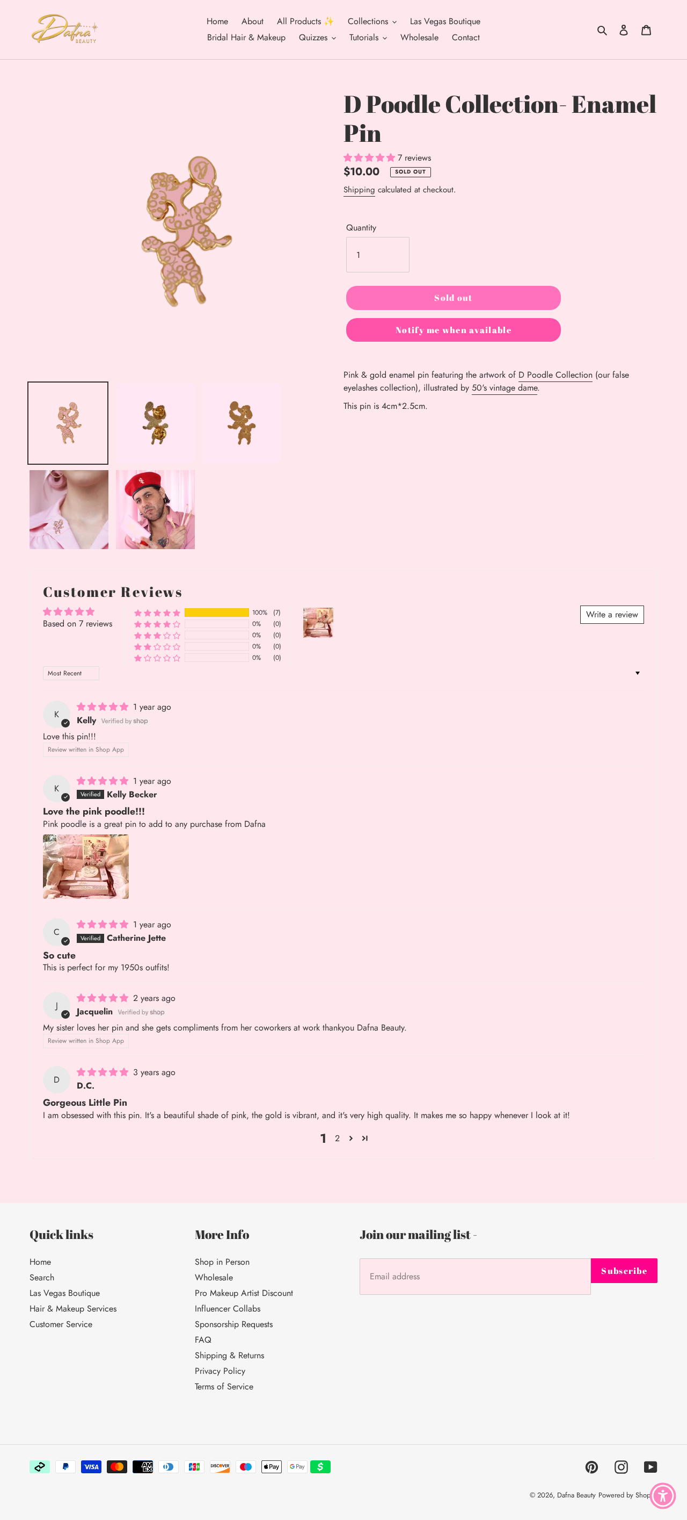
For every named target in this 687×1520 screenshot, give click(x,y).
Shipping (359, 190)
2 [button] (337, 1138)
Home (40, 1262)
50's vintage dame (504, 387)
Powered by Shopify (627, 1495)
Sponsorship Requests (234, 1324)
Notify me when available (453, 330)
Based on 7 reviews (77, 623)
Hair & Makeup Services (73, 1308)
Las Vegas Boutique (65, 1293)
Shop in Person (222, 1262)
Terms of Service (224, 1386)
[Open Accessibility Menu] (662, 1495)
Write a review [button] (612, 614)
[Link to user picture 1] (86, 866)
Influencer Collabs (227, 1308)
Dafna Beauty (576, 1495)
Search (42, 1277)
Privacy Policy (220, 1371)
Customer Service (61, 1324)
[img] (104, 707)
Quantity (361, 227)
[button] (157, 612)
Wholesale (214, 1277)
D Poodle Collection (555, 375)
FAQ (203, 1340)
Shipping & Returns (229, 1355)
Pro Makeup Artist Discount (244, 1293)
